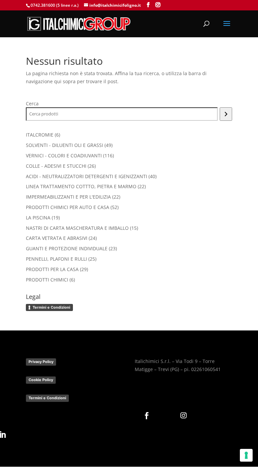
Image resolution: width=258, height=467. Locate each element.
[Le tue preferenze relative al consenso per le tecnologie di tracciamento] (246, 455)
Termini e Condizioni (51, 307)
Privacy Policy (41, 361)
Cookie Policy (41, 379)
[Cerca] (226, 114)
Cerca (32, 103)
